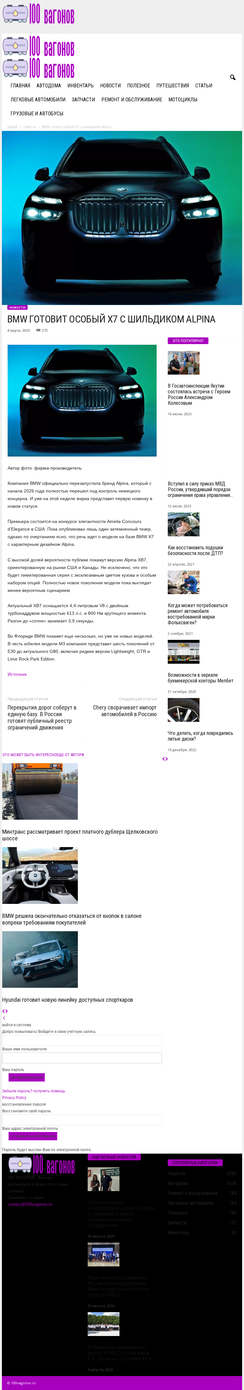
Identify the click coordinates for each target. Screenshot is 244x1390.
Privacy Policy (14, 1097)
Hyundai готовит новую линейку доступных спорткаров (67, 999)
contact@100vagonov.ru (30, 1204)
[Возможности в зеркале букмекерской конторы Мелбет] (202, 652)
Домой (12, 127)
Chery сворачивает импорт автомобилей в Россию (125, 710)
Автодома (49, 86)
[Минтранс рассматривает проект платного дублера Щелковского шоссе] (82, 791)
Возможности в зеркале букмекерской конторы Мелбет (201, 678)
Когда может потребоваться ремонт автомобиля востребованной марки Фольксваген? (197, 614)
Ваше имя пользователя (24, 1049)
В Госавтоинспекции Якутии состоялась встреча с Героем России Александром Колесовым (199, 394)
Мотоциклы (182, 100)
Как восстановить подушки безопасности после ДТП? (195, 550)
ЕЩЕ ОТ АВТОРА (70, 754)
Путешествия (172, 86)
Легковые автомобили (37, 100)
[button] (233, 78)
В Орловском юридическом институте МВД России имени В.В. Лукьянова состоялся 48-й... (121, 1353)
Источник (17, 674)
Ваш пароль (13, 1070)
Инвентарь (80, 86)
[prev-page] (3, 1011)
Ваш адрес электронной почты (30, 1128)
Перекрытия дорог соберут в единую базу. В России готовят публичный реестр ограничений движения (42, 717)
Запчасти (83, 100)
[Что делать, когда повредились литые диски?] (202, 710)
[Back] (4, 1018)
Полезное (138, 86)
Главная (20, 86)
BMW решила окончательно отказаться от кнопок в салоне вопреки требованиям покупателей (72, 919)
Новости (110, 86)
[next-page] (6, 1011)
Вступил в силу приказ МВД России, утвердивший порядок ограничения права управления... (200, 489)
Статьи (203, 86)
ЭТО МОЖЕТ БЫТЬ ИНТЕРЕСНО (29, 754)
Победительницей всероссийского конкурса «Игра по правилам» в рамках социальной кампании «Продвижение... (121, 1213)
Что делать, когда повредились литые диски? (200, 736)
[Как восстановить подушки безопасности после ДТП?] (202, 524)
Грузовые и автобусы (36, 114)
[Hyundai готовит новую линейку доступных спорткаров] (82, 959)
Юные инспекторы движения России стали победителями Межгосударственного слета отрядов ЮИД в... (118, 1286)
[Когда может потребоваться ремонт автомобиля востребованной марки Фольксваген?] (202, 582)
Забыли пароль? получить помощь (33, 1091)
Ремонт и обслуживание (131, 100)
